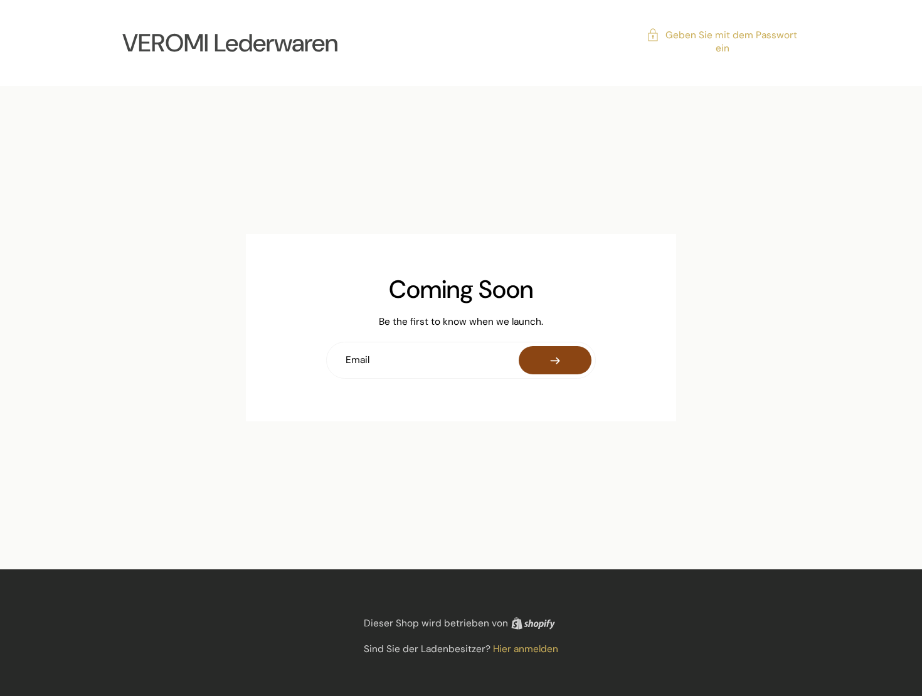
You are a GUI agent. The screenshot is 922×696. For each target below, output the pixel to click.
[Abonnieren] (555, 360)
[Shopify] (533, 623)
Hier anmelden (525, 649)
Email (357, 360)
